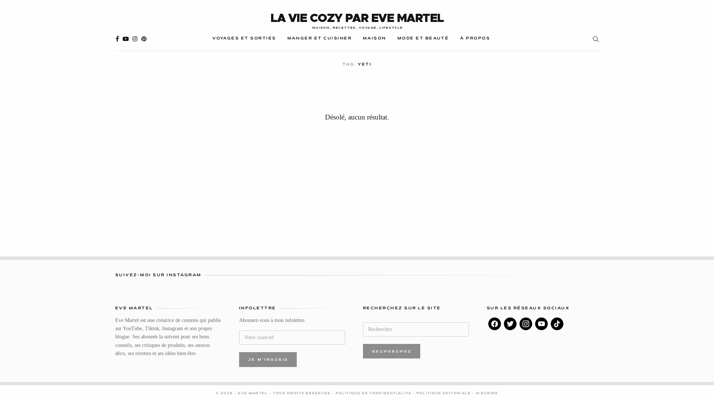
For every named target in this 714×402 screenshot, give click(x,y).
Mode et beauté (423, 38)
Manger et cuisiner (319, 38)
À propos (475, 38)
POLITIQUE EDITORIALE (444, 393)
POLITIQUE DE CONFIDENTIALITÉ (374, 393)
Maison (374, 38)
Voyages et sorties (244, 38)
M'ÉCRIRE (487, 393)
